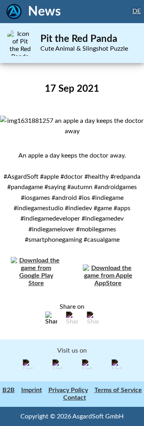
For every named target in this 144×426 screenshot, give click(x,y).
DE (136, 11)
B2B (8, 390)
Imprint (31, 390)
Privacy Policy (68, 390)
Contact (74, 397)
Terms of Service (118, 390)
